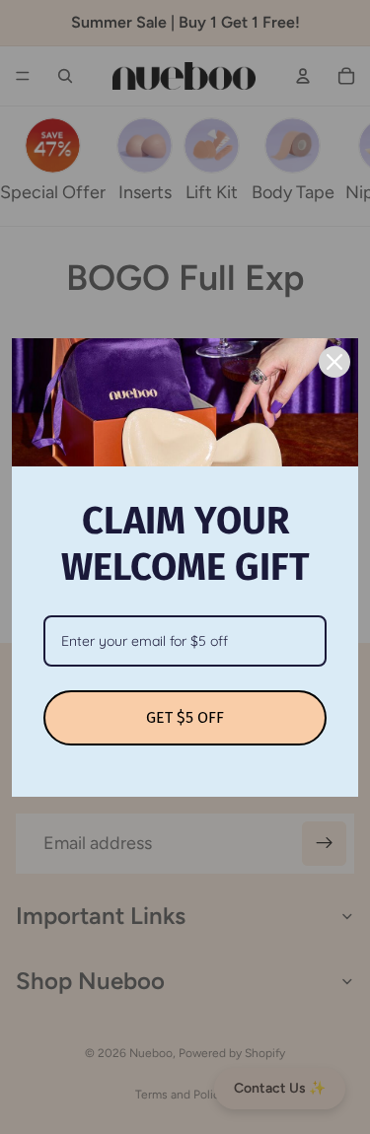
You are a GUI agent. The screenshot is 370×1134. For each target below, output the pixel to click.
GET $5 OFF (185, 717)
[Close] (334, 362)
